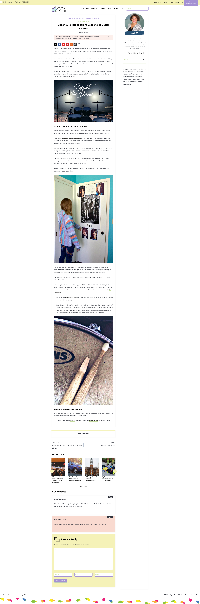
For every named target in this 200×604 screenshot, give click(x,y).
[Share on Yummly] (71, 44)
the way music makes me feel (71, 138)
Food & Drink (85, 9)
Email (77, 574)
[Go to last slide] (52, 471)
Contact (165, 2)
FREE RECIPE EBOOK (22, 2)
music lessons (93, 421)
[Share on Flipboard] (63, 44)
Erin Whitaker (84, 32)
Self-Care (94, 9)
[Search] (143, 59)
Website (97, 574)
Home (155, 2)
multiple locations (71, 297)
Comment (58, 550)
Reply (110, 497)
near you (72, 421)
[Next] (115, 471)
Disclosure (176, 2)
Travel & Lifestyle (113, 9)
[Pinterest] (182, 2)
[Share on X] (55, 44)
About (160, 2)
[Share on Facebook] (59, 44)
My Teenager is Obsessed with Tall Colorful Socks (107, 478)
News (122, 9)
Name (57, 574)
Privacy (171, 2)
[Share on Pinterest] (67, 44)
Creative (102, 9)
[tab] (80, 486)
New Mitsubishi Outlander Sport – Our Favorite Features (75, 478)
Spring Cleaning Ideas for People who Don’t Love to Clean (66, 445)
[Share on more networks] (75, 44)
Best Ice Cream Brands (108, 444)
